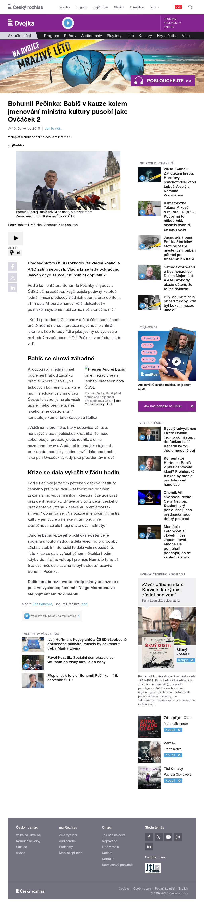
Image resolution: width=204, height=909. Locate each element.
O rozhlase (137, 7)
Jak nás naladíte (114, 835)
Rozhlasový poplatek (117, 865)
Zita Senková (42, 604)
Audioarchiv (172, 23)
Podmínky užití (165, 888)
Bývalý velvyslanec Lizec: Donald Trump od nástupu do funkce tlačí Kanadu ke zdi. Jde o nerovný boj (180, 440)
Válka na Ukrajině (28, 835)
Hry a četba (167, 35)
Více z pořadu (152, 423)
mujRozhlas (100, 7)
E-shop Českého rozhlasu (162, 574)
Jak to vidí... (54, 128)
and (84, 604)
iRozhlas (64, 7)
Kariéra (107, 853)
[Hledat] (190, 7)
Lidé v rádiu (110, 847)
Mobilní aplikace (71, 853)
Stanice (119, 7)
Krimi (146, 345)
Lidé (130, 35)
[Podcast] (11, 253)
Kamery (169, 27)
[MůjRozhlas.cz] (16, 146)
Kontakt (108, 859)
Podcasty (66, 847)
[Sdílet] (18, 253)
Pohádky (147, 352)
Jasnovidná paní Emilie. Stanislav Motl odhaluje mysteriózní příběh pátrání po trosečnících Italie (180, 248)
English (183, 888)
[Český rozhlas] (25, 7)
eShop (21, 853)
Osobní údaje (142, 888)
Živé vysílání (149, 366)
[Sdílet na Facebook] (12, 266)
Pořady (70, 35)
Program (81, 7)
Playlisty (114, 35)
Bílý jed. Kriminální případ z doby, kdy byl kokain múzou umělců (180, 303)
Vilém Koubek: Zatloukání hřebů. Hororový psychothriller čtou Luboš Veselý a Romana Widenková (180, 182)
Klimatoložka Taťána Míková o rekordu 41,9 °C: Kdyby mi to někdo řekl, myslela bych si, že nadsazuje (179, 216)
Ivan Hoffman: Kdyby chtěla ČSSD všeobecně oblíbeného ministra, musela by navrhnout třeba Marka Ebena (87, 643)
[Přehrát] (15, 238)
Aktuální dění (19, 35)
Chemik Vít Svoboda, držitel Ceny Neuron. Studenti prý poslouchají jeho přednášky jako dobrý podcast (178, 505)
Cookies (124, 888)
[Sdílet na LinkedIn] (12, 287)
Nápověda (109, 841)
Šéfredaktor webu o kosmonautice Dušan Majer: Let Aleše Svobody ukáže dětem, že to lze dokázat (179, 278)
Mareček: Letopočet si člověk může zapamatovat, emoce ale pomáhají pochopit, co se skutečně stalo (177, 542)
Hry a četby (149, 338)
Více (187, 35)
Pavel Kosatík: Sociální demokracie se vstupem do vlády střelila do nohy (80, 659)
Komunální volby (28, 841)
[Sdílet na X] (12, 277)
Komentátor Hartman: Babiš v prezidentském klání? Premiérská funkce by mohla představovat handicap (179, 471)
